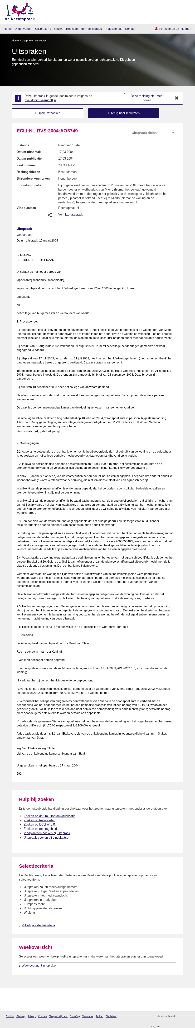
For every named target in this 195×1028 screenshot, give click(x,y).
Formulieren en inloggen (175, 28)
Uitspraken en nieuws (49, 28)
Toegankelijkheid (58, 1016)
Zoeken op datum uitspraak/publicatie (49, 816)
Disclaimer (111, 1016)
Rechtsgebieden (28, 172)
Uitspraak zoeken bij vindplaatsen (47, 837)
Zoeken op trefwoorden (39, 820)
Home (8, 28)
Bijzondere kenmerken (33, 178)
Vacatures (87, 1016)
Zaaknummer (26, 165)
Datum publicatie (29, 158)
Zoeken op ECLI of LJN (40, 824)
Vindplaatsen (26, 208)
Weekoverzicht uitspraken (39, 965)
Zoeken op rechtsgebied (40, 829)
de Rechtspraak (91, 28)
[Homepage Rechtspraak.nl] (18, 11)
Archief (99, 1016)
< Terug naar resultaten (124, 113)
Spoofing (75, 1016)
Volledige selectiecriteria (38, 925)
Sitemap (20, 1016)
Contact (130, 28)
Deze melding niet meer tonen (147, 98)
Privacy (32, 1016)
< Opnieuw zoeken (47, 113)
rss (180, 1016)
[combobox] (153, 133)
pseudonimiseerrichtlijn (40, 100)
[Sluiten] (176, 98)
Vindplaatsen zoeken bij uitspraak (47, 833)
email (186, 1016)
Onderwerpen (23, 28)
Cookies (42, 1016)
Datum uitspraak (29, 152)
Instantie (23, 145)
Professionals (113, 28)
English (10, 1016)
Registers (72, 28)
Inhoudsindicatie (29, 185)
